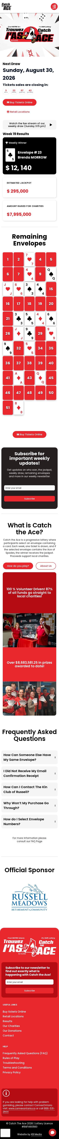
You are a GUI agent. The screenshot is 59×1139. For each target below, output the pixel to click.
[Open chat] (52, 1132)
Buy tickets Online (14, 1012)
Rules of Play (11, 1058)
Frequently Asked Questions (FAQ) (25, 1053)
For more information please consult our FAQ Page (29, 839)
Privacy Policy (12, 1072)
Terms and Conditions (17, 1068)
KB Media (36, 1134)
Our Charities (11, 1026)
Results (7, 1021)
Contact (8, 1035)
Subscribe (29, 498)
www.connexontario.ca (22, 1108)
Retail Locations (13, 1016)
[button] (16, 143)
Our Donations (12, 1031)
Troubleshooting (13, 1063)
